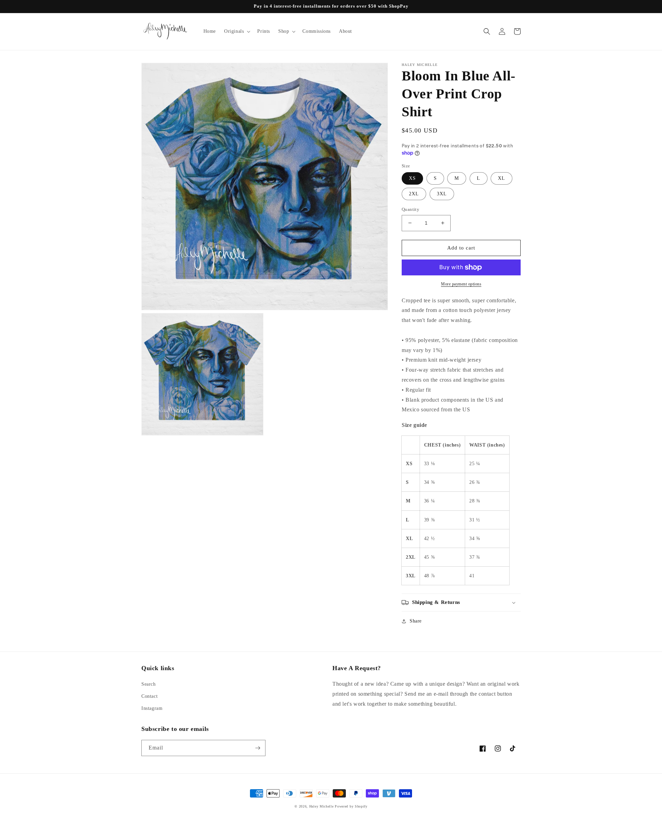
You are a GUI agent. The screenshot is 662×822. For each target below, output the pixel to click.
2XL (414, 193)
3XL (442, 193)
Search (148, 684)
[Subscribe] (257, 748)
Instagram (151, 708)
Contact (149, 696)
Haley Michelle (321, 806)
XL (501, 178)
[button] (236, 31)
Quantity (410, 209)
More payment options (461, 284)
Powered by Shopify (351, 806)
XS (412, 178)
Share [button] (416, 621)
